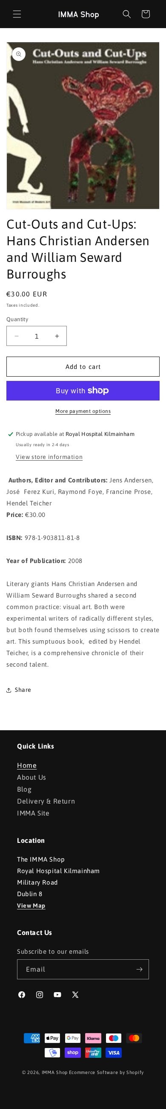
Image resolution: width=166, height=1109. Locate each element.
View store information (49, 456)
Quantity (17, 319)
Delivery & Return (46, 801)
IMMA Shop (55, 1072)
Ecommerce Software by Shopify (106, 1072)
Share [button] (23, 689)
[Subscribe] (139, 969)
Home (27, 765)
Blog (24, 789)
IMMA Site (33, 813)
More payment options (83, 411)
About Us (31, 777)
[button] (17, 14)
